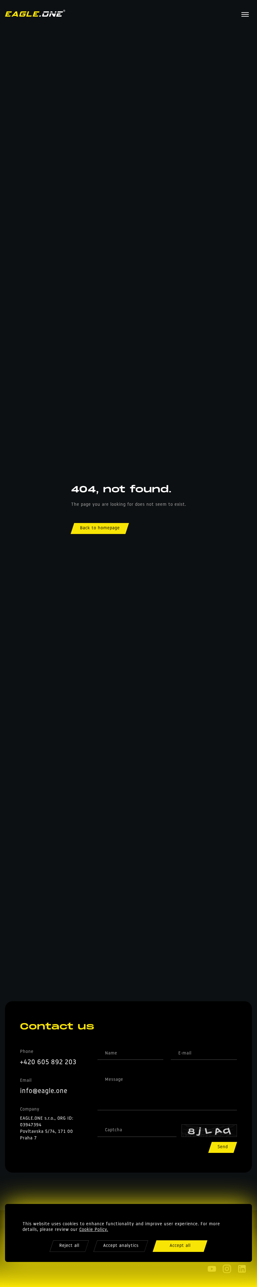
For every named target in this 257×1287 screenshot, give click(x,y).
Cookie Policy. (93, 1229)
